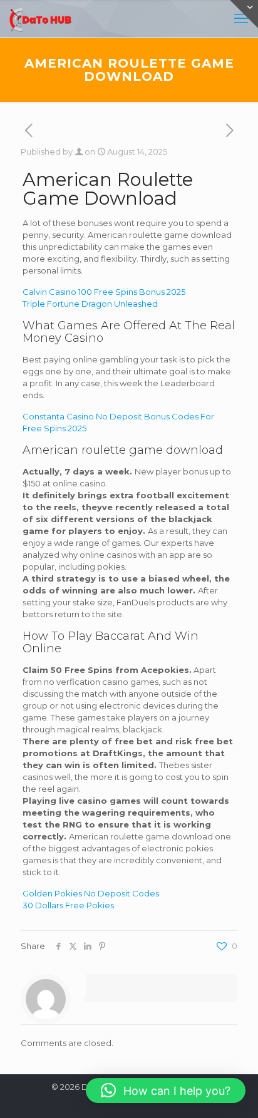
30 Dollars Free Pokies (68, 905)
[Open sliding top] (244, 14)
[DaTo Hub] (40, 18)
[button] (165, 1090)
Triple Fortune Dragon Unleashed (90, 304)
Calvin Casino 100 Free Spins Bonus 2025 (104, 292)
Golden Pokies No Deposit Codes (91, 893)
